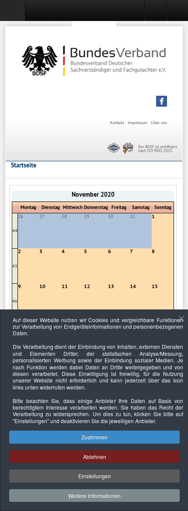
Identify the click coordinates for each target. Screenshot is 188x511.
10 (42, 286)
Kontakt (117, 122)
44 (14, 230)
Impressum (137, 122)
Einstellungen (94, 476)
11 (65, 286)
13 (111, 286)
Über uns (159, 122)
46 (14, 301)
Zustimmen (94, 437)
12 (87, 286)
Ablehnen (94, 456)
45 (14, 266)
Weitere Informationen (94, 495)
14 (133, 286)
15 (155, 286)
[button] (161, 101)
